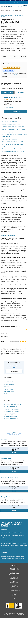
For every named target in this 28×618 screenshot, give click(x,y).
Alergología (3, 532)
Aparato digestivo (8, 532)
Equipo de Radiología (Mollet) (13, 97)
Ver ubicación (9, 107)
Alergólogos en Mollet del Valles (11, 406)
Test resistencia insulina (5, 554)
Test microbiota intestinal (14, 554)
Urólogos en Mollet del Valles (11, 416)
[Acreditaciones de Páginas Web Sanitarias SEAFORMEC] (10, 606)
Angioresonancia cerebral (5, 548)
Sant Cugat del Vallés (9, 389)
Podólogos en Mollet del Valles (11, 414)
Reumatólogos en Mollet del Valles (12, 420)
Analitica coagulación (20, 558)
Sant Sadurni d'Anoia (9, 391)
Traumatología (21, 535)
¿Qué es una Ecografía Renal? (9, 121)
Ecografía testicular (4, 546)
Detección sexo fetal (18, 546)
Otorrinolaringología (15, 535)
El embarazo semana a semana (14, 570)
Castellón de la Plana (9, 388)
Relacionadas (14, 433)
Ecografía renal (11, 546)
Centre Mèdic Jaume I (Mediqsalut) (12, 101)
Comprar (14, 111)
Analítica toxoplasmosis (10, 556)
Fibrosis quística (20, 545)
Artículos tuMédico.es (14, 577)
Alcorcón (7, 386)
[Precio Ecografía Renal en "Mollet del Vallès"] (14, 129)
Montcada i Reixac (9, 381)
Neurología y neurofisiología (6, 535)
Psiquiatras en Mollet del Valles (11, 418)
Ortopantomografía (13, 545)
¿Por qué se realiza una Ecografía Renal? (12, 141)
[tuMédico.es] (6, 6)
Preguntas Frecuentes (7, 132)
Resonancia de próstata (5, 545)
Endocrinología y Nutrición (5, 533)
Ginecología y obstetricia (15, 533)
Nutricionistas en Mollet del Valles (12, 407)
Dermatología (19, 532)
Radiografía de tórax (6, 497)
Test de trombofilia (13, 543)
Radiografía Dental (6, 458)
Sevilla (6, 382)
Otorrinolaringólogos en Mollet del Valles (13, 404)
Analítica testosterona (20, 556)
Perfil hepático (3, 556)
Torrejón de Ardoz (8, 394)
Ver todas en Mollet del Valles (10, 422)
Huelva (6, 393)
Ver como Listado (8, 92)
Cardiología (14, 532)
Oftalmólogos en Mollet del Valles (12, 411)
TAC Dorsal (4, 439)
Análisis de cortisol (4, 560)
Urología (2, 537)
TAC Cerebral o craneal (22, 543)
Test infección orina (23, 554)
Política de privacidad (14, 587)
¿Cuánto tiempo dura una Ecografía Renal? (13, 151)
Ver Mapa (22, 92)
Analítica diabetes (12, 558)
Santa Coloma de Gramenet (10, 384)
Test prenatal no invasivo (5, 543)
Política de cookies (14, 589)
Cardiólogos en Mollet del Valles (11, 413)
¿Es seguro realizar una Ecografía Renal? (12, 148)
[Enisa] (18, 606)
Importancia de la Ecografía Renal (11, 124)
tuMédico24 (14, 74)
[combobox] (7, 10)
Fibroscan (25, 545)
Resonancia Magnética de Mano (10, 477)
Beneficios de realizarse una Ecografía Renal (13, 126)
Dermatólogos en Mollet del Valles (12, 409)
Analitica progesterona (5, 558)
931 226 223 (15, 367)
